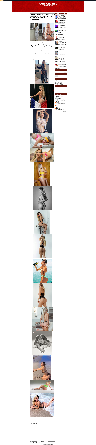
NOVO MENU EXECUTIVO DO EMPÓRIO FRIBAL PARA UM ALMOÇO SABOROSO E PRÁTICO (60, 109)
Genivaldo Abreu (58, 108)
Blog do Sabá (57, 102)
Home (2, 0)
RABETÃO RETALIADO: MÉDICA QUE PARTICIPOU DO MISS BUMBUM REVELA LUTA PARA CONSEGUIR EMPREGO (42, 16)
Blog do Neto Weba (58, 98)
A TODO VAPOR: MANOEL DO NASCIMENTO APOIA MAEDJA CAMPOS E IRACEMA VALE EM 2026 (62, 16)
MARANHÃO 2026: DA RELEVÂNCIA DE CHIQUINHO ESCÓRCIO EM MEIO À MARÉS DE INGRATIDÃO (62, 37)
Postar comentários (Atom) (36, 442)
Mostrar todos (64, 111)
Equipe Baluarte (37, 19)
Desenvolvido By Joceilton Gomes (46, 444)
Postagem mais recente (33, 441)
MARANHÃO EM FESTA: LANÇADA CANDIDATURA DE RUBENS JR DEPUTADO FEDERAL (62, 21)
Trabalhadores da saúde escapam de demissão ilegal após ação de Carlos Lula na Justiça (60, 103)
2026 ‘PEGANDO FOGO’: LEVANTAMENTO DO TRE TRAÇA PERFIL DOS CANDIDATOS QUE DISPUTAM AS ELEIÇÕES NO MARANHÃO (62, 31)
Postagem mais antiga (51, 441)
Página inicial (42, 441)
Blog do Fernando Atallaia (59, 105)
